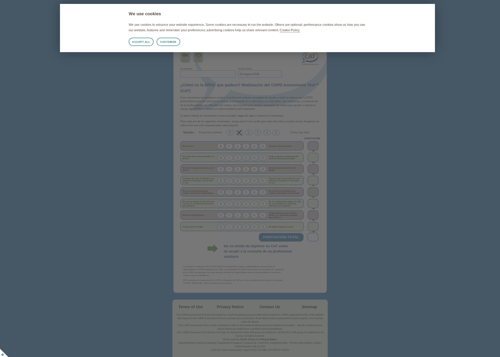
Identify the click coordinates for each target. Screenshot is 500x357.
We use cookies (145, 13)
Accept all (141, 42)
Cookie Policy (290, 30)
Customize (168, 42)
